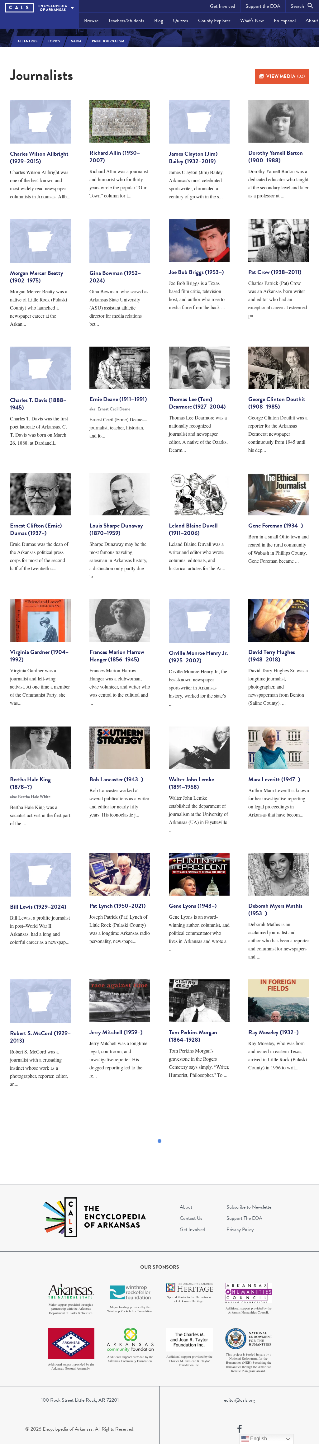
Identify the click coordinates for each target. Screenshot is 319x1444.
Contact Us (191, 1218)
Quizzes (180, 20)
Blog (158, 20)
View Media (285, 76)
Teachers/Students (126, 20)
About (186, 1207)
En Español (285, 20)
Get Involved (222, 6)
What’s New (252, 20)
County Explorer (214, 20)
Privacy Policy (240, 1229)
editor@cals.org (239, 1400)
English (258, 1438)
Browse (91, 20)
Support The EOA (244, 1218)
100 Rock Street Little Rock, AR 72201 (80, 1400)
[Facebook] (239, 1429)
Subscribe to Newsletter (249, 1207)
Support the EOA (262, 6)
